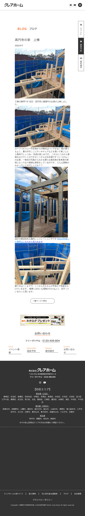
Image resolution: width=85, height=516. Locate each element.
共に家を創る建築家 (50, 493)
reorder (80, 5)
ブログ (66, 493)
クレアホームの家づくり (13, 493)
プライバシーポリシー (42, 499)
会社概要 (77, 493)
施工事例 (32, 493)
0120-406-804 (51, 340)
